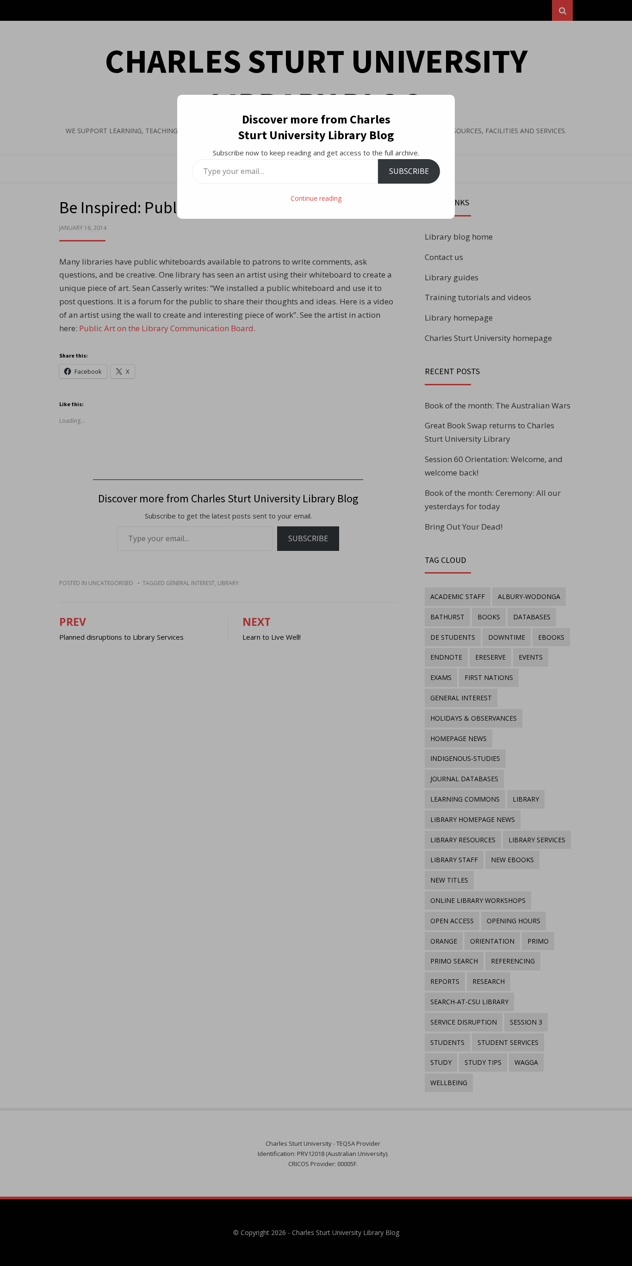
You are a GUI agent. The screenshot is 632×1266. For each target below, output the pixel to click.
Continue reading (316, 198)
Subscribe (409, 171)
